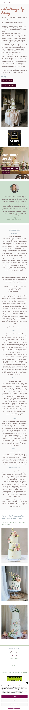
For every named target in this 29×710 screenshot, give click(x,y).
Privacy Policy (17, 708)
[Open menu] (27, 3)
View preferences (14, 704)
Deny (14, 700)
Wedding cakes (7, 80)
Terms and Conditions (14, 669)
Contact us (6, 172)
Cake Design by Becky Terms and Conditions (14, 672)
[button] (27, 683)
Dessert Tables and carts (10, 168)
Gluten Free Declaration (17, 42)
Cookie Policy (11, 708)
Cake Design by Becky (6, 2)
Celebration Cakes (8, 85)
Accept (14, 696)
